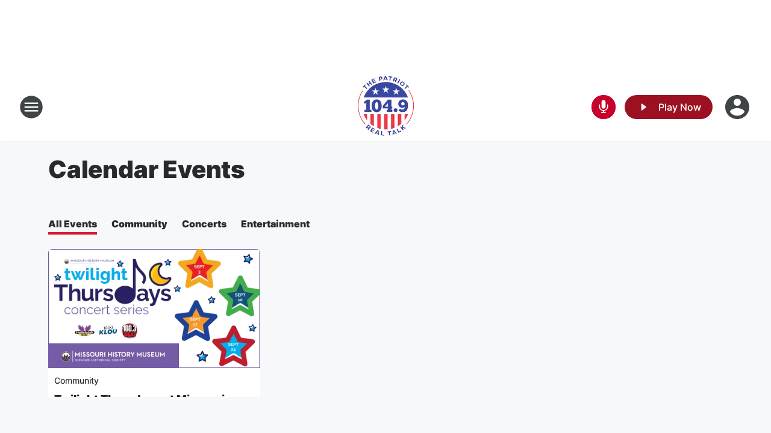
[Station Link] (386, 107)
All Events (72, 224)
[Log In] (738, 107)
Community (139, 224)
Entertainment (275, 224)
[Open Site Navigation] (31, 107)
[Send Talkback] (604, 107)
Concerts (204, 224)
